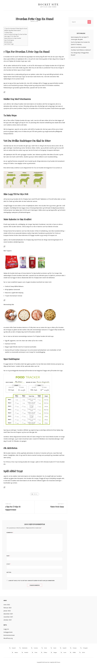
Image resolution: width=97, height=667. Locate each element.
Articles (35, 494)
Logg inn (6, 629)
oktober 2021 (8, 620)
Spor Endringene (9, 40)
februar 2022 (7, 608)
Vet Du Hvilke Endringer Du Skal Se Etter (15, 34)
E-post (9, 564)
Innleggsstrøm (8, 632)
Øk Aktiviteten (8, 42)
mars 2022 (7, 604)
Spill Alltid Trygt (8, 44)
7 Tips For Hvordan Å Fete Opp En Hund (15, 28)
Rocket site (48, 4)
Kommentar (10, 532)
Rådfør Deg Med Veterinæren (12, 30)
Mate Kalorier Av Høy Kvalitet (12, 38)
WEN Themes (57, 662)
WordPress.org (8, 638)
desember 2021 (8, 614)
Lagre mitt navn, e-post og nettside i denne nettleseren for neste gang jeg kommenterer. (31, 580)
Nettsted (9, 572)
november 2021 (8, 617)
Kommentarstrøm (9, 635)
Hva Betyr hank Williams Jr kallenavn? (81, 50)
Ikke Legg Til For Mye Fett (11, 36)
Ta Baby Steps (8, 32)
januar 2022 (7, 611)
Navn (8, 555)
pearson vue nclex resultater (78, 47)
